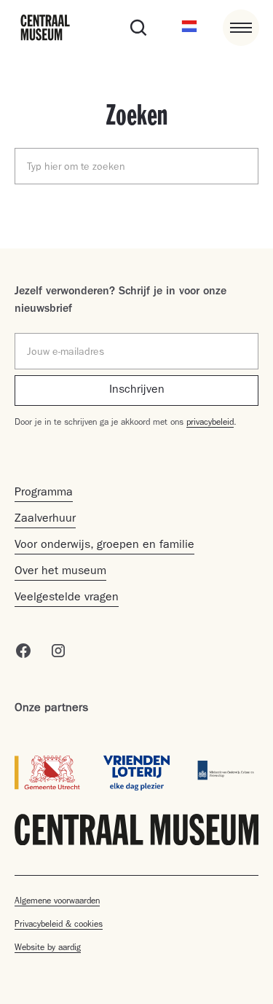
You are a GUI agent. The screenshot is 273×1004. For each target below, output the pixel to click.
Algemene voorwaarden (57, 902)
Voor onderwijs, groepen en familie (104, 546)
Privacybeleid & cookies (59, 925)
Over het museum (60, 572)
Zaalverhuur (45, 519)
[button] (189, 27)
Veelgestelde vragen (67, 598)
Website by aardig (48, 948)
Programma (44, 493)
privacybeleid (210, 423)
